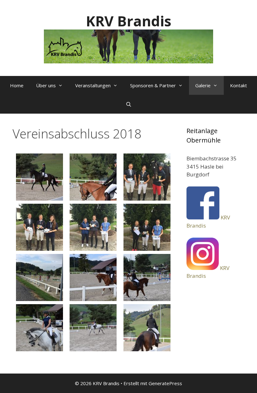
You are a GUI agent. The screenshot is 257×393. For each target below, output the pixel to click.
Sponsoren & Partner (153, 85)
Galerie (203, 85)
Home (17, 85)
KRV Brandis (128, 20)
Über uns (46, 85)
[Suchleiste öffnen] (128, 104)
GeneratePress (165, 383)
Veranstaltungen (93, 85)
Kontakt (238, 85)
